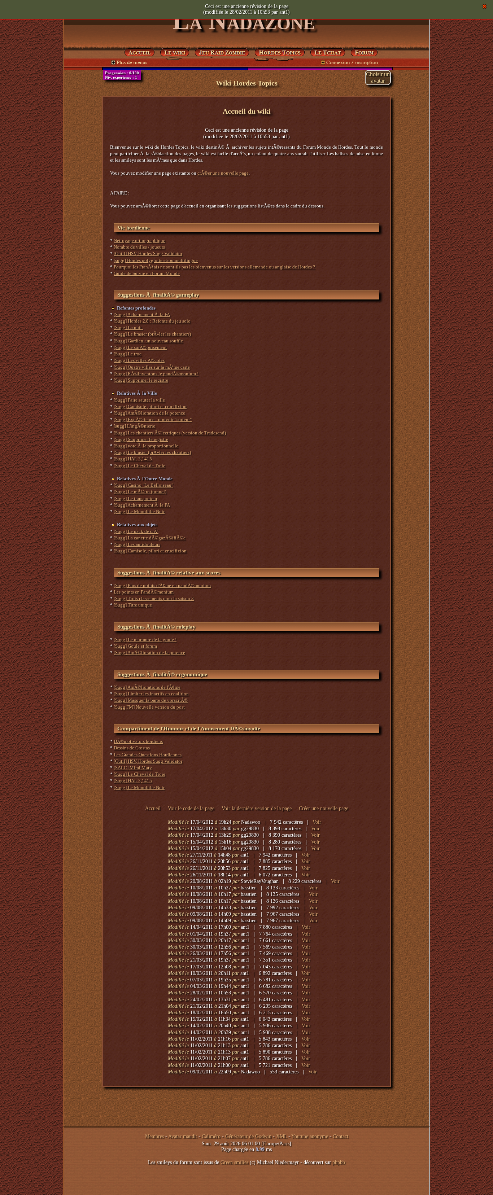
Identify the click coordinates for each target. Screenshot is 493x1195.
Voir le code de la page (191, 808)
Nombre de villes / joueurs (139, 247)
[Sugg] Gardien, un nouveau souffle (148, 340)
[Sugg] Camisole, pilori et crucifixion (150, 406)
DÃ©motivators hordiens (138, 741)
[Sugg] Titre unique (133, 605)
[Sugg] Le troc (127, 353)
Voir (317, 822)
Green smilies (234, 1162)
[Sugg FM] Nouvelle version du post (149, 707)
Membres (154, 1136)
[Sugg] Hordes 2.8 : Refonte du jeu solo (152, 321)
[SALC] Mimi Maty (133, 767)
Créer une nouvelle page (323, 808)
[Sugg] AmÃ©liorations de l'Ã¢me (147, 687)
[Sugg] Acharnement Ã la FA (142, 314)
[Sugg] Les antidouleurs (137, 544)
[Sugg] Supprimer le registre (141, 380)
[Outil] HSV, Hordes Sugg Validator (148, 253)
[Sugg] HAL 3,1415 (133, 458)
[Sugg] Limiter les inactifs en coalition (151, 693)
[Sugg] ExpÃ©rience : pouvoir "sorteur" (153, 419)
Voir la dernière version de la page (257, 808)
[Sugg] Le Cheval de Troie (139, 465)
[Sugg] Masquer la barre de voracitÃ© (151, 700)
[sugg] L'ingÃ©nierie (134, 426)
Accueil (153, 808)
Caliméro (211, 1136)
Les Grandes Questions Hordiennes (148, 754)
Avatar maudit (182, 1136)
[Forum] (327, 51)
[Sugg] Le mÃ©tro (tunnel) (140, 491)
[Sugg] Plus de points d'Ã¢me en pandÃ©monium (162, 585)
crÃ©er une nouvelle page (223, 173)
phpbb (338, 1162)
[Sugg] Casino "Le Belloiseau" (143, 485)
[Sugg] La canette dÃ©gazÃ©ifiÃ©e (150, 537)
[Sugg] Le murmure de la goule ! (145, 639)
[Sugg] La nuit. (128, 327)
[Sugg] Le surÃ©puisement (140, 347)
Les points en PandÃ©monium (144, 592)
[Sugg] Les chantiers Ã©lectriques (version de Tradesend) (170, 432)
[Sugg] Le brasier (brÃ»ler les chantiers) (152, 334)
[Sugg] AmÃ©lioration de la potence (149, 413)
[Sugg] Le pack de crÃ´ (136, 531)
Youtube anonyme (309, 1136)
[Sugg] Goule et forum (135, 646)
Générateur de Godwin (248, 1136)
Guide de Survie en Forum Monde (147, 273)
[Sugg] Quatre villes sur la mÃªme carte (152, 367)
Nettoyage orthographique (139, 240)
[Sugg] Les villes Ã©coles (139, 360)
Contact (340, 1136)
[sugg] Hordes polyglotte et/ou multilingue (156, 260)
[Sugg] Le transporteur (135, 498)
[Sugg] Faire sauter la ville (139, 400)
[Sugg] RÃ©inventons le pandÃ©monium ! (156, 373)
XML (281, 1136)
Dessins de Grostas (132, 747)
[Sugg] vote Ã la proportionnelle (146, 445)
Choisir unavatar (378, 77)
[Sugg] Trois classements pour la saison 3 (154, 598)
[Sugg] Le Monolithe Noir (139, 511)
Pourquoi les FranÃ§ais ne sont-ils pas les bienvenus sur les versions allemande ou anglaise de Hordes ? (214, 267)
